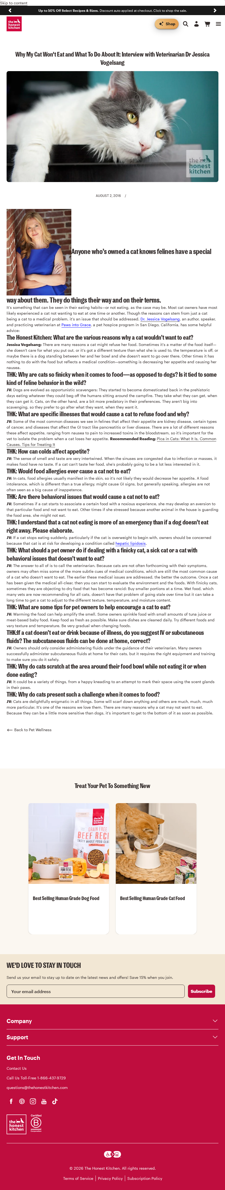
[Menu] (218, 23)
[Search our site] (185, 23)
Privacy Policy (110, 1178)
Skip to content (13, 3)
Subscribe (201, 991)
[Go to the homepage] (14, 24)
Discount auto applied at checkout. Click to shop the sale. (112, 10)
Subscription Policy (144, 1178)
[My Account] (196, 23)
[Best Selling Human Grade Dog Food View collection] (69, 843)
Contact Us (17, 1068)
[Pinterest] (22, 1101)
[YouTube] (44, 1101)
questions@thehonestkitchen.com (37, 1087)
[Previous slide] (10, 10)
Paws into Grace (76, 324)
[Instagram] (33, 1101)
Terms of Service (78, 1178)
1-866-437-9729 (51, 1078)
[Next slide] (215, 10)
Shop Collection (69, 934)
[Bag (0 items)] (207, 23)
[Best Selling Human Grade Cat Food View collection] (156, 843)
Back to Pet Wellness (33, 729)
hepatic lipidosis (131, 543)
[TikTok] (54, 1101)
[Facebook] (11, 1101)
